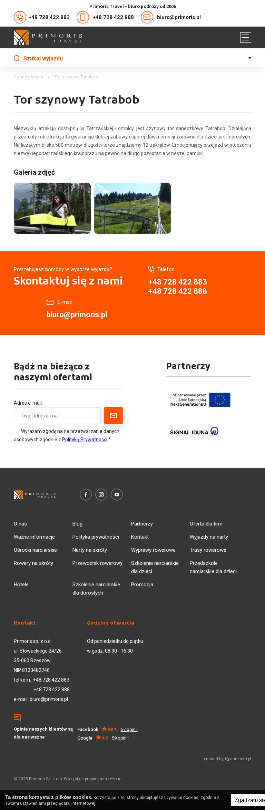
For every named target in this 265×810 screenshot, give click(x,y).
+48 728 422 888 (113, 17)
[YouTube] (117, 495)
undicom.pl (240, 758)
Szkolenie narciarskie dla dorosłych (96, 588)
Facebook (107, 729)
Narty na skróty (89, 550)
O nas (20, 524)
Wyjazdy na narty (209, 537)
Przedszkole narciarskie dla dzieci (213, 567)
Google (103, 738)
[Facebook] (86, 495)
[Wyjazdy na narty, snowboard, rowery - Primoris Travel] (48, 37)
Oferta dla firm (206, 524)
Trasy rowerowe (208, 550)
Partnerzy (142, 524)
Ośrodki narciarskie (35, 550)
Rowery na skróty (33, 563)
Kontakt (140, 537)
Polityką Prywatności (84, 439)
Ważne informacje (34, 537)
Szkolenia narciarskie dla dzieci (155, 567)
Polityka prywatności (95, 537)
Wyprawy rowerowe (153, 550)
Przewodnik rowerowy (97, 563)
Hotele (21, 584)
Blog (77, 524)
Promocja (142, 584)
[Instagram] (101, 495)
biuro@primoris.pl (179, 17)
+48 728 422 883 (49, 17)
